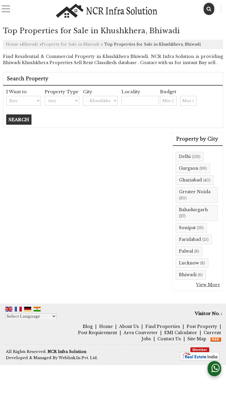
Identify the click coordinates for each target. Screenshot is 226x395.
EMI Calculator (180, 332)
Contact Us (169, 338)
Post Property (202, 326)
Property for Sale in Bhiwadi (70, 44)
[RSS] (215, 338)
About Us (129, 326)
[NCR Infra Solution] (107, 11)
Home (12, 44)
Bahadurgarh (193, 209)
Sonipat (187, 227)
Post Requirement (97, 332)
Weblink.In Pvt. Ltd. (78, 358)
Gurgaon (188, 168)
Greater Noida (194, 191)
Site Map (196, 338)
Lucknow (189, 263)
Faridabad (190, 239)
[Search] (209, 9)
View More (208, 284)
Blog (88, 326)
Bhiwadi (30, 44)
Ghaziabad (190, 180)
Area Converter (141, 332)
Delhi (185, 156)
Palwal (186, 251)
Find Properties (162, 326)
